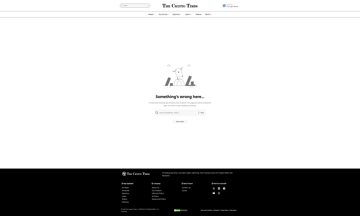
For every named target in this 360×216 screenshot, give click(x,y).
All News (125, 187)
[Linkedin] (219, 188)
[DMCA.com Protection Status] (181, 210)
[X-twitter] (213, 188)
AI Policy (155, 196)
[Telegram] (224, 188)
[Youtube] (213, 193)
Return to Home (180, 121)
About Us (155, 187)
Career (184, 190)
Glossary (125, 202)
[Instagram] (219, 193)
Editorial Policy (158, 193)
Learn (124, 196)
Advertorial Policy (159, 199)
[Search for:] (178, 112)
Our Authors (157, 190)
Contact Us (186, 187)
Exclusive (125, 190)
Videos (124, 199)
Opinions (125, 193)
